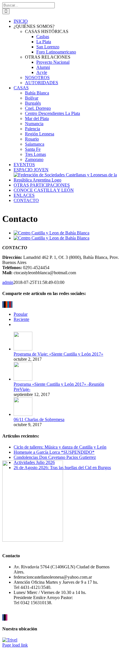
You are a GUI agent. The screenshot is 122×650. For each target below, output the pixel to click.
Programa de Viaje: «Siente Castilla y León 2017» (58, 354)
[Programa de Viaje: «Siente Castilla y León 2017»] (23, 348)
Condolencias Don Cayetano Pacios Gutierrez (55, 457)
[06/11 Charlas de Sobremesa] (23, 414)
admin (7, 282)
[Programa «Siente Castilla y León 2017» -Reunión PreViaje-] (23, 379)
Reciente (21, 319)
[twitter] (5, 617)
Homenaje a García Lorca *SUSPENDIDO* (54, 452)
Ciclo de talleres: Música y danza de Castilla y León (60, 447)
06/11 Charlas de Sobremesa (39, 419)
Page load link (15, 645)
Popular (21, 314)
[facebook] (3, 617)
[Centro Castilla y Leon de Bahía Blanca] (51, 238)
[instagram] (6, 617)
